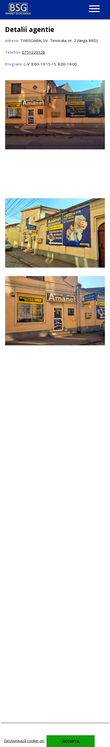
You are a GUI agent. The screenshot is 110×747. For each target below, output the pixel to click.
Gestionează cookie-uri (24, 740)
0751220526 (33, 52)
